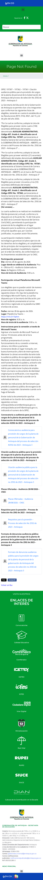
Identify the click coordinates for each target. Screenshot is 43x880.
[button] (23, 9)
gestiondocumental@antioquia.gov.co (22, 853)
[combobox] (21, 27)
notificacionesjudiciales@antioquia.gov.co (25, 858)
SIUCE (21, 782)
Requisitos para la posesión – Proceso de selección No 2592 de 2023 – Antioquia (22, 523)
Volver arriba (6, 585)
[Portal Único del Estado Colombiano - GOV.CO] (9, 3)
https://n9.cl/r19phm (10, 316)
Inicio (5, 76)
